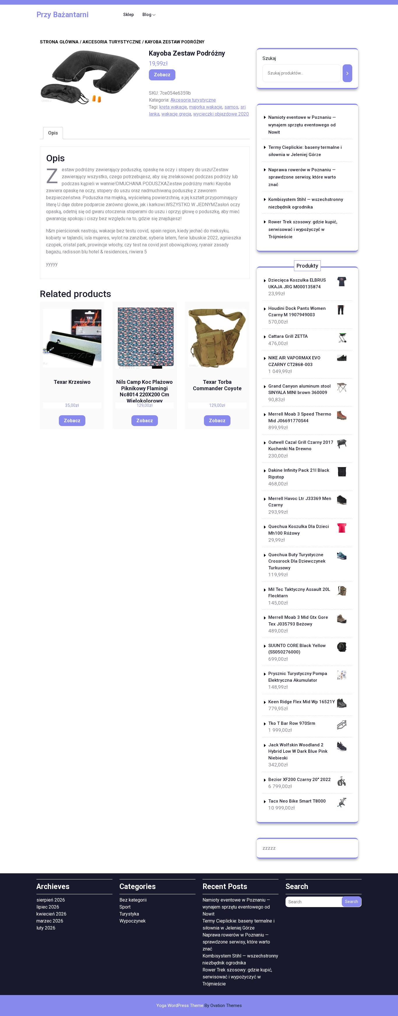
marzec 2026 (49, 921)
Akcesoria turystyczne (111, 42)
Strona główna (59, 42)
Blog (147, 14)
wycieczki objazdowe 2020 (221, 114)
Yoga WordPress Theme (199, 1005)
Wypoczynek (132, 921)
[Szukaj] (347, 73)
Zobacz (162, 74)
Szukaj (269, 58)
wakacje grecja (176, 114)
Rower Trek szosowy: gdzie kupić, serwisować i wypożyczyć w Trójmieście (302, 229)
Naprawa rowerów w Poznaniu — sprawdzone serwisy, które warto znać (302, 177)
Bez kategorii (133, 900)
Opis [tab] (53, 133)
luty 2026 (45, 928)
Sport (125, 907)
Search (351, 901)
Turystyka (129, 914)
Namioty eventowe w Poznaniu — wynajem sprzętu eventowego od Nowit (302, 125)
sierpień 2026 (50, 900)
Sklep (128, 14)
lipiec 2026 (47, 907)
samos (231, 107)
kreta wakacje (173, 107)
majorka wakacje (205, 107)
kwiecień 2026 (51, 914)
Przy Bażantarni (62, 14)
